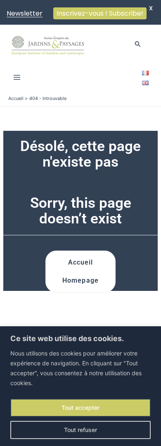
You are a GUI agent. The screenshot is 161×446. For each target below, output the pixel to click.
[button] (138, 44)
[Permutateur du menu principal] (17, 77)
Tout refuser (80, 429)
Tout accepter (80, 407)
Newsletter (25, 13)
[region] (80, 386)
